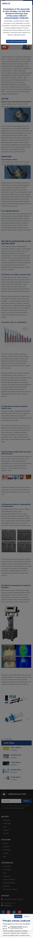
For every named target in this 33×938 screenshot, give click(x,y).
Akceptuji (18, 916)
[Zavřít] (30, 927)
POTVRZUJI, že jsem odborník (16, 41)
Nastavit (26, 916)
